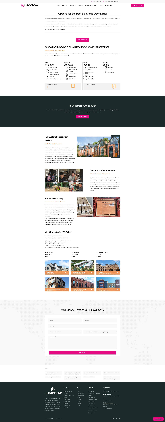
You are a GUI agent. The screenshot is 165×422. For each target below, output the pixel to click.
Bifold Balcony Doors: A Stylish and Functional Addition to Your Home (72, 373)
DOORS (80, 5)
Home (58, 5)
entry (79, 397)
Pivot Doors (110, 67)
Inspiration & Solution (94, 393)
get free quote (138, 5)
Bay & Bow (67, 399)
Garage (79, 403)
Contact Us (92, 397)
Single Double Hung (69, 395)
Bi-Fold (66, 407)
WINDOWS (72, 5)
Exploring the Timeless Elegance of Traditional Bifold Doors (72, 378)
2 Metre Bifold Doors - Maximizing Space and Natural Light (53, 373)
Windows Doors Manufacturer (92, 400)
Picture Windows (72, 67)
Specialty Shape (68, 391)
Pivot (79, 401)
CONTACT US (108, 5)
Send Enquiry (158, 419)
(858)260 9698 (108, 400)
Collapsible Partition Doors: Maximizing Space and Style (110, 378)
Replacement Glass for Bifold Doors (90, 373)
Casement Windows (54, 72)
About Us (91, 391)
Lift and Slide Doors (91, 73)
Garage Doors (111, 70)
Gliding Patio (81, 395)
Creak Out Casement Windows (54, 75)
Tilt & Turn (67, 401)
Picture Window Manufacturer (92, 412)
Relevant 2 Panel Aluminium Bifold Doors (111, 373)
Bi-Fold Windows (72, 78)
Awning (66, 397)
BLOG (101, 5)
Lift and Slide (81, 393)
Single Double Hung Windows (73, 70)
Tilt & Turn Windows (73, 73)
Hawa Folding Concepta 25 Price (53, 377)
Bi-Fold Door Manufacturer (91, 404)
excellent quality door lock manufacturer (55, 29)
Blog (90, 395)
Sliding (66, 403)
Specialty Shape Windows (55, 78)
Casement (67, 405)
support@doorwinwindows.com (111, 1)
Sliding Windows (72, 76)
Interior (79, 405)
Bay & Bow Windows (54, 70)
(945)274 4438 (108, 408)
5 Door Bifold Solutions (89, 377)
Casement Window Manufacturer (93, 408)
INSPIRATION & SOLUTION (91, 5)
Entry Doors (91, 76)
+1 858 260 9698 (97, 1)
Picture (66, 393)
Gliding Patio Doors (92, 67)
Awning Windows (53, 67)
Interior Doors (111, 72)
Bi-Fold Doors (91, 70)
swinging (80, 399)
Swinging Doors (91, 78)
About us (64, 5)
